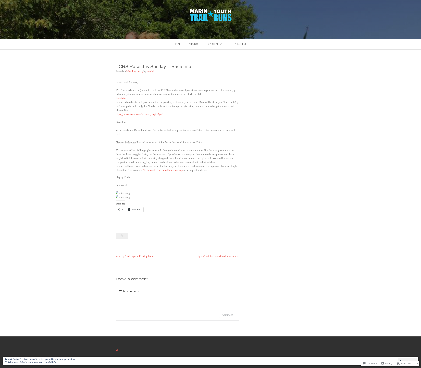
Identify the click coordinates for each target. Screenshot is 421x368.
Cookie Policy (53, 362)
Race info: (121, 98)
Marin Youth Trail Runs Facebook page (163, 170)
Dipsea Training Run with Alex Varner (216, 256)
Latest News (214, 44)
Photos (193, 44)
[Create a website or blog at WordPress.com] (117, 350)
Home (178, 44)
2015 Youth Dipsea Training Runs (136, 256)
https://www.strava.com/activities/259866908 (139, 114)
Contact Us (239, 44)
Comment (227, 314)
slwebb (150, 71)
